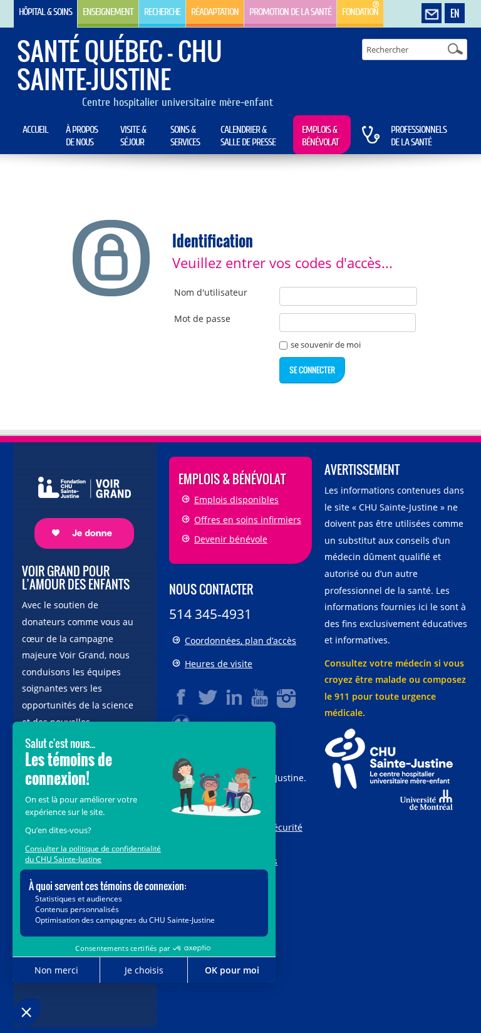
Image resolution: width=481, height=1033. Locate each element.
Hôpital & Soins (45, 12)
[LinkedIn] (234, 697)
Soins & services (185, 135)
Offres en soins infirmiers (247, 520)
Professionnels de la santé (419, 135)
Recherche (162, 12)
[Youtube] (260, 697)
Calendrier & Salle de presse (248, 135)
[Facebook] (181, 697)
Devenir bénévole (230, 539)
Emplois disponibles (236, 500)
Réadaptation (215, 12)
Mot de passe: (202, 319)
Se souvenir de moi (326, 345)
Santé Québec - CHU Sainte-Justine (119, 65)
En (454, 13)
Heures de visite (218, 664)
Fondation (360, 12)
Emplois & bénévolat (320, 135)
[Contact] (432, 13)
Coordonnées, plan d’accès (240, 640)
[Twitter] (207, 697)
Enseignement (108, 12)
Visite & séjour (133, 135)
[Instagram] (286, 697)
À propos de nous (82, 135)
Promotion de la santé (290, 12)
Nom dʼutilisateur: (210, 292)
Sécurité (285, 827)
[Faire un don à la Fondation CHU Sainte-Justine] (78, 501)
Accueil (35, 129)
